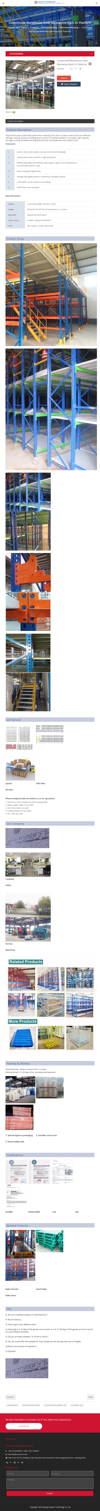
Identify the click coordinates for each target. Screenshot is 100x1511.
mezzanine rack (77, 1405)
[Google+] (10, 1462)
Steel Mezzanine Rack (31, 1405)
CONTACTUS (24, 1426)
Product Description (15, 121)
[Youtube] (22, 1462)
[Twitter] (18, 1462)
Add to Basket (70, 84)
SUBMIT (50, 1493)
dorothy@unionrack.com (18, 1454)
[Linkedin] (14, 1462)
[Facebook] (7, 1462)
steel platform (12, 1405)
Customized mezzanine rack (55, 1405)
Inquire (64, 78)
